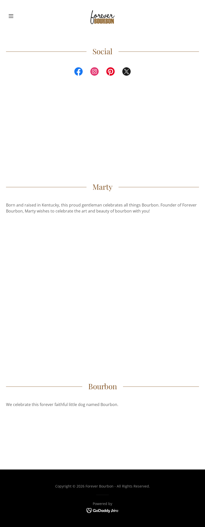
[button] (20, 16)
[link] (102, 16)
